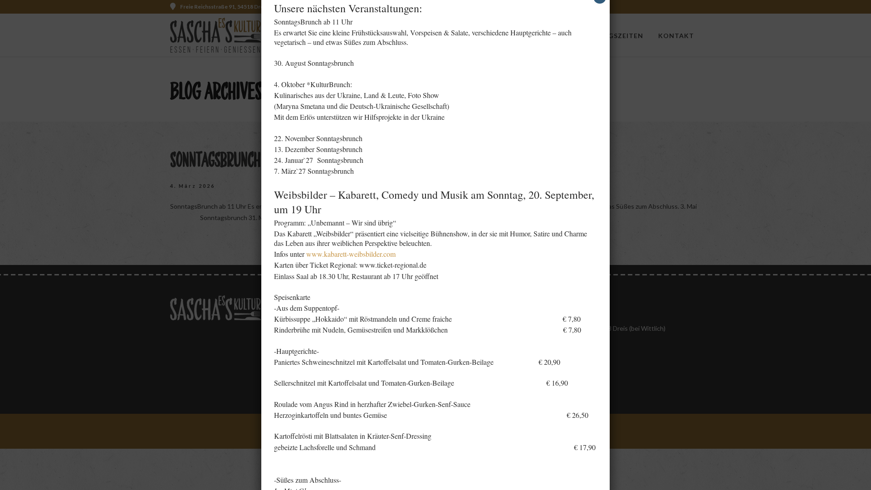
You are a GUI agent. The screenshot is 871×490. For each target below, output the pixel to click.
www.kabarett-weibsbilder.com (351, 254)
